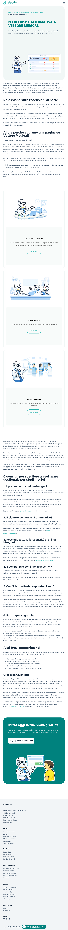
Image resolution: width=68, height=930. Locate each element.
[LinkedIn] (9, 918)
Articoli (5, 834)
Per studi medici (8, 871)
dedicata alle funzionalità (44, 560)
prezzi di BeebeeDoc (27, 511)
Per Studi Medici (8, 857)
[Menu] (64, 3)
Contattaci (6, 911)
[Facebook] (4, 918)
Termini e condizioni (10, 887)
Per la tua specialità (10, 875)
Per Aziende (7, 854)
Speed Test (7, 841)
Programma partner (10, 836)
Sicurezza (6, 899)
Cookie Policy (8, 892)
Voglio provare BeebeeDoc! (21, 741)
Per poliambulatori (9, 873)
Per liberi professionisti (11, 868)
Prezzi (5, 908)
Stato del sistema (9, 839)
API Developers (8, 843)
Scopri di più (34, 251)
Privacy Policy (8, 889)
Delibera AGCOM (9, 896)
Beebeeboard (7, 852)
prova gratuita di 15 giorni (15, 706)
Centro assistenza (9, 832)
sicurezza (13, 533)
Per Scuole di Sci (9, 859)
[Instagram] (6, 918)
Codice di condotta (9, 894)
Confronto (6, 878)
